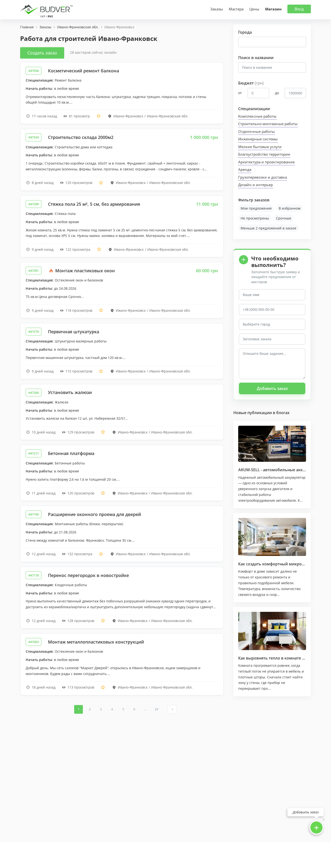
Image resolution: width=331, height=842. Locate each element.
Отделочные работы (256, 131)
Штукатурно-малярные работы (81, 341)
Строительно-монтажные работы (268, 123)
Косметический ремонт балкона (83, 71)
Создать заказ (42, 53)
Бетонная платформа (71, 453)
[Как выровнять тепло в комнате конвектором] (272, 631)
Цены (254, 9)
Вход (299, 9)
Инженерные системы (258, 139)
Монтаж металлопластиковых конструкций (96, 642)
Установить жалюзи (70, 392)
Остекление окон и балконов (79, 280)
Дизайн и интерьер (255, 184)
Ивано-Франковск (128, 116)
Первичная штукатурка (73, 331)
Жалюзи (61, 402)
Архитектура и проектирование (266, 161)
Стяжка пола (65, 213)
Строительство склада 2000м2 (80, 137)
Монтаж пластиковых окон (84, 270)
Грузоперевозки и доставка (262, 177)
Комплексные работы (257, 116)
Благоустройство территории (264, 154)
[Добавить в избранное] (98, 116)
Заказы (216, 9)
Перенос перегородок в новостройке (88, 575)
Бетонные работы (70, 463)
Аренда (244, 169)
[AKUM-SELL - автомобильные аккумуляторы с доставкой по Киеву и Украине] (272, 444)
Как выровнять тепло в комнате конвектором (283, 658)
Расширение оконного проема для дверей (94, 514)
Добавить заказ (272, 388)
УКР (42, 16)
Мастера (236, 9)
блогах (283, 412)
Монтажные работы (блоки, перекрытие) (89, 524)
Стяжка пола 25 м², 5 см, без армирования (94, 204)
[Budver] (47, 9)
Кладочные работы (71, 585)
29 (156, 709)
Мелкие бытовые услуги (260, 146)
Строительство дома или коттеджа (83, 147)
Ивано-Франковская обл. (167, 116)
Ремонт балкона (68, 80)
